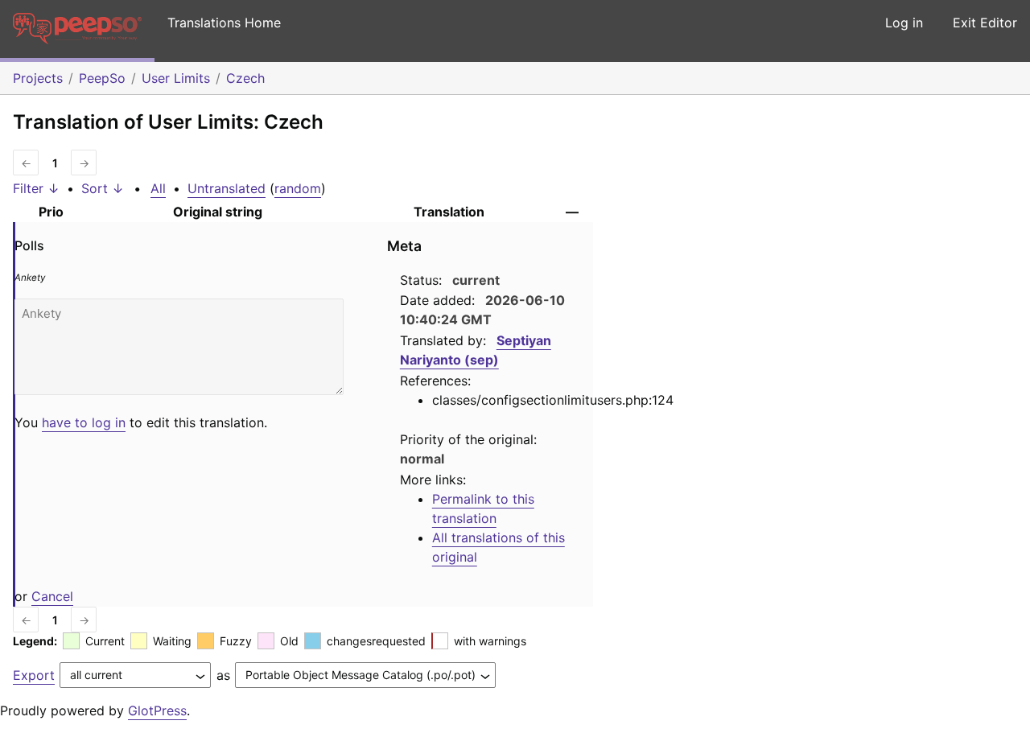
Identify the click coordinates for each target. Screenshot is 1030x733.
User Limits (176, 78)
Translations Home (224, 22)
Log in (904, 22)
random (297, 188)
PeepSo (102, 78)
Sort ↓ (102, 188)
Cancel (52, 596)
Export (34, 675)
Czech (245, 78)
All (158, 188)
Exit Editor (985, 22)
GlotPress (157, 710)
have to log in (84, 422)
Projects (38, 78)
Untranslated (226, 188)
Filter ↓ (36, 188)
